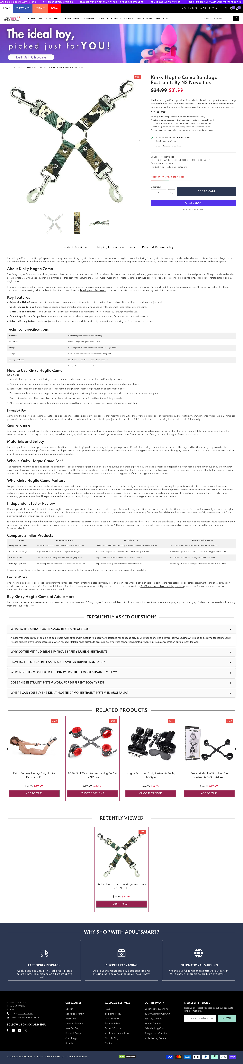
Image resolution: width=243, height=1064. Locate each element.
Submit (226, 1018)
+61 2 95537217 (25, 1013)
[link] (171, 192)
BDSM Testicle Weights (19, 552)
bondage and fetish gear (93, 290)
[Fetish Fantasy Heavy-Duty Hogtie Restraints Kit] (34, 743)
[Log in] (226, 8)
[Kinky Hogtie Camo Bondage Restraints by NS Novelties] (121, 853)
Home (17, 67)
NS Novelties (167, 157)
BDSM (54, 8)
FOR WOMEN (23, 8)
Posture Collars (15, 558)
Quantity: (156, 187)
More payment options (193, 210)
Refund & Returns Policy (157, 247)
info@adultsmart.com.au (28, 1017)
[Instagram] (13, 1030)
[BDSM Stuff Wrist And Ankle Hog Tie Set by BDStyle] (92, 743)
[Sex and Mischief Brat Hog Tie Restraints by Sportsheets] (209, 743)
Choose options (92, 793)
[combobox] (217, 18)
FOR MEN (40, 8)
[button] (9, 141)
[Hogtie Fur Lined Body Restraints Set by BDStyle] (150, 743)
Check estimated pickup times (168, 146)
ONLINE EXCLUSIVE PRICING (58, 2)
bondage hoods (65, 570)
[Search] (220, 18)
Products (27, 67)
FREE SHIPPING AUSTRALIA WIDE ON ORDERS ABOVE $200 (112, 2)
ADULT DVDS (210, 8)
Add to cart (207, 191)
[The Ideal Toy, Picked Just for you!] (121, 43)
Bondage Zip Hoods (18, 564)
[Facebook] (7, 1030)
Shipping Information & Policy (115, 247)
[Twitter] (26, 1030)
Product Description (76, 247)
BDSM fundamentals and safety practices (162, 586)
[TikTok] (20, 1030)
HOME (6, 8)
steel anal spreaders (60, 416)
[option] (74, 141)
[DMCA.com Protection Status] (127, 1057)
